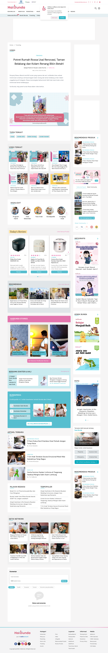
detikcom (92, 634)
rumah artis (21, 136)
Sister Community (92, 187)
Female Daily (93, 643)
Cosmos (53, 257)
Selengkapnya (65, 371)
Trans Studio (72, 648)
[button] (66, 213)
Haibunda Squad (81, 187)
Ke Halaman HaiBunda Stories (38, 360)
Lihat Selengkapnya (86, 218)
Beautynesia (93, 641)
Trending (32, 15)
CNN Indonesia (94, 636)
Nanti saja (54, 17)
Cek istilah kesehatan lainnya (86, 462)
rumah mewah (44, 136)
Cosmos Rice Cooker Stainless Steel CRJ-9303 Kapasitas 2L (58, 260)
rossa (12, 136)
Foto (56, 634)
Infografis (57, 639)
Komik (41, 646)
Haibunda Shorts (13, 15)
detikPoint (71, 643)
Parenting (42, 639)
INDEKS (73, 11)
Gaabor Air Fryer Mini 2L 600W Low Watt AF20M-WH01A (38, 260)
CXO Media (93, 646)
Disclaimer (82, 639)
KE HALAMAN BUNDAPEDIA (38, 424)
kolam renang (32, 136)
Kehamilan (43, 634)
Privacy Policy (83, 641)
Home (11, 45)
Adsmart (71, 639)
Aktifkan (62, 17)
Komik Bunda (24, 15)
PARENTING (29, 11)
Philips (12, 257)
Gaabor (33, 257)
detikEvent (71, 641)
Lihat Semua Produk (63, 232)
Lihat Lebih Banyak (63, 284)
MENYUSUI (21, 11)
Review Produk (59, 643)
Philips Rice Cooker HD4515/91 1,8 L (15, 260)
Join (96, 180)
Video (38, 15)
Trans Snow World (73, 646)
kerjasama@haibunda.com (81, 2)
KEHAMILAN (11, 11)
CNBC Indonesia (94, 639)
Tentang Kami (83, 634)
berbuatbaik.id (72, 634)
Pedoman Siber (84, 636)
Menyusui (42, 636)
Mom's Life (42, 641)
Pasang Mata (72, 636)
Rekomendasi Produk (60, 641)
